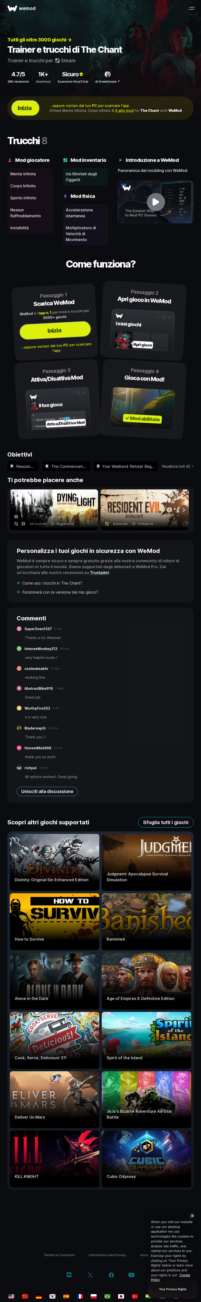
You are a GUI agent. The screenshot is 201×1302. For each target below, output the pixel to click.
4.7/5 (18, 74)
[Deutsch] (39, 1296)
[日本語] (121, 1296)
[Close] (192, 1216)
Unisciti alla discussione (47, 791)
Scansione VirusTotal (73, 81)
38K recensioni (18, 81)
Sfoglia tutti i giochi (165, 822)
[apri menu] (191, 8)
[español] (66, 1296)
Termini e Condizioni (59, 1255)
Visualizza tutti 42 (176, 466)
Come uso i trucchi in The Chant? (52, 583)
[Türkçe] (135, 1296)
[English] (11, 1296)
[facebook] (111, 1275)
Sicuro (70, 74)
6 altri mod (124, 110)
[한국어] (52, 1296)
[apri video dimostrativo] (156, 202)
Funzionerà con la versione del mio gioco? (60, 592)
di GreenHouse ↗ (107, 81)
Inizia (24, 108)
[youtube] (131, 1275)
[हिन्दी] (148, 1296)
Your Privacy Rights (172, 1289)
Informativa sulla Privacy (107, 1255)
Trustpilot (99, 572)
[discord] (69, 1275)
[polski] (94, 1296)
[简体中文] (25, 1296)
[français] (80, 1296)
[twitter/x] (90, 1275)
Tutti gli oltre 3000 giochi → (39, 40)
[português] (107, 1296)
